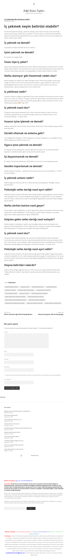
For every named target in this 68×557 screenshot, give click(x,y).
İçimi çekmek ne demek (11, 293)
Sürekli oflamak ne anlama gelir (53, 303)
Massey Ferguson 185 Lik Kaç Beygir (50, 314)
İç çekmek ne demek (10, 290)
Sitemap (2, 397)
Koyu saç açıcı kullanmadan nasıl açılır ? (14, 445)
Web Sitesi (6, 367)
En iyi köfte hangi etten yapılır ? (11, 436)
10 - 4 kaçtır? (7, 379)
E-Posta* (6, 359)
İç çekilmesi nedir (25, 287)
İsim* (5, 351)
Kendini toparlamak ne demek (35, 296)
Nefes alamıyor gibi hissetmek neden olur (15, 300)
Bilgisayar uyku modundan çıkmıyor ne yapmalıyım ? (17, 411)
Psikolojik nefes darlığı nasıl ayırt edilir (14, 303)
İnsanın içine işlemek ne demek (39, 293)
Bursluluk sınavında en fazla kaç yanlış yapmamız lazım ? (18, 428)
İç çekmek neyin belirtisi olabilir (26, 290)
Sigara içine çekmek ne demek (34, 303)
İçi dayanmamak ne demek (43, 290)
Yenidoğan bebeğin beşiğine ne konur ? (14, 440)
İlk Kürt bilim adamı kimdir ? (11, 415)
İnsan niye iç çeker (24, 293)
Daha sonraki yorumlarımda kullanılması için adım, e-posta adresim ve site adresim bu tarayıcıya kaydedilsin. (33, 375)
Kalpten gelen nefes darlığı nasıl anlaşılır (15, 296)
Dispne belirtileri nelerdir (11, 287)
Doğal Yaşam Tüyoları (34, 11)
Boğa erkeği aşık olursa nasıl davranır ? (14, 449)
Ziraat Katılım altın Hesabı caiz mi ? (13, 419)
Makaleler (12, 283)
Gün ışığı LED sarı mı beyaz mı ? (12, 424)
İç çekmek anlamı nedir (38, 287)
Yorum (6, 332)
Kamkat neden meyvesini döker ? (12, 432)
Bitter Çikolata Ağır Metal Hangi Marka (18, 314)
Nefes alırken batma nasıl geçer (37, 300)
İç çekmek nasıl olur (51, 287)
